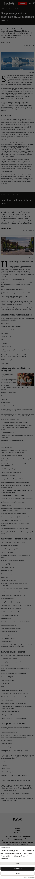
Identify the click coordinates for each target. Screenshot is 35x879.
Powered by (29, 877)
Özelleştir (17, 873)
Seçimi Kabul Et (18, 868)
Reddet (17, 863)
